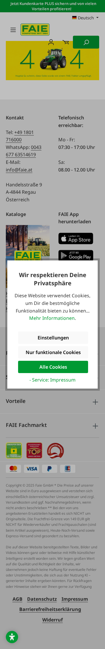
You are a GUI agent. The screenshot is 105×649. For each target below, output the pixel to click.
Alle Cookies (53, 367)
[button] (12, 637)
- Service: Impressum (52, 380)
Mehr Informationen (52, 318)
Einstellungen (53, 337)
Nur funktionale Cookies (53, 352)
